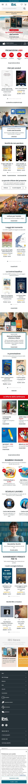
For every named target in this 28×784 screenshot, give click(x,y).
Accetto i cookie (14, 781)
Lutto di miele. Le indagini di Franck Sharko (21, 164)
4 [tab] (15, 304)
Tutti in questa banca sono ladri (7, 378)
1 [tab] (7, 172)
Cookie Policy (23, 775)
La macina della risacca (21, 296)
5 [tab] (13, 172)
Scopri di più (6, 423)
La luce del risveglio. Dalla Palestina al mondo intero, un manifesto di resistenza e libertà (7, 250)
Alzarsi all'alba (21, 250)
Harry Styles (21, 622)
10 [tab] (20, 172)
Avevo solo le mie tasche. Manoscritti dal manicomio (7, 89)
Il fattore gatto (21, 377)
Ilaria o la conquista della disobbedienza (7, 296)
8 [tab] (17, 172)
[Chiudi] (26, 751)
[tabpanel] (14, 28)
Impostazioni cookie (14, 778)
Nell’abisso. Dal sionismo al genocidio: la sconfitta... (7, 586)
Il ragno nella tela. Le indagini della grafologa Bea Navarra (7, 164)
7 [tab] (17, 596)
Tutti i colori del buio (21, 88)
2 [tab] (12, 304)
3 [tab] (10, 172)
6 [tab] (14, 172)
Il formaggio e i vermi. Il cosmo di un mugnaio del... (21, 586)
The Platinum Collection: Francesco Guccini (7, 622)
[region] (14, 767)
